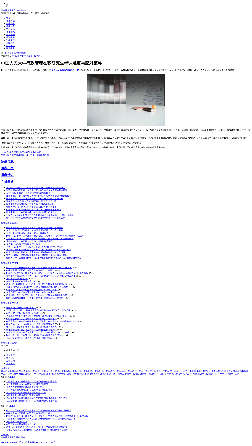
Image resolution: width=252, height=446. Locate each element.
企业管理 (41, 371)
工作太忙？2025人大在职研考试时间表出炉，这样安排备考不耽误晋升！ (40, 238)
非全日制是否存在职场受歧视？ (21, 308)
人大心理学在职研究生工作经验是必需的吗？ (22, 152)
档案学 (128, 374)
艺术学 (173, 371)
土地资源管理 (78, 374)
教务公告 (10, 34)
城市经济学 (177, 374)
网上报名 (10, 48)
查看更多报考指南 (9, 263)
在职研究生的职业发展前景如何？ (22, 281)
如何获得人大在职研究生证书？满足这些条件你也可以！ (32, 327)
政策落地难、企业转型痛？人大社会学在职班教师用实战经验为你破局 (38, 196)
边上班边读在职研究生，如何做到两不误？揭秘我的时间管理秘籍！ (38, 316)
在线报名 (10, 363)
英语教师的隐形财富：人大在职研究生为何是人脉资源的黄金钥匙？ (37, 190)
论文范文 (10, 45)
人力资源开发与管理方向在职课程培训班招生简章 (29, 390)
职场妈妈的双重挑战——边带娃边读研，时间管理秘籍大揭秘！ (36, 298)
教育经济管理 (162, 371)
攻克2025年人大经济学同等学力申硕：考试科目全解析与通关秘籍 (36, 255)
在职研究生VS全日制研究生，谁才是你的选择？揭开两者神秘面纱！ (38, 287)
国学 (34, 374)
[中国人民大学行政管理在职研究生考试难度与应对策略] (126, 125)
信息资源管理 (91, 374)
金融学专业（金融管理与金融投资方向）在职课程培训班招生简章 (36, 398)
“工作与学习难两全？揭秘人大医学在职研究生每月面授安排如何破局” (39, 310)
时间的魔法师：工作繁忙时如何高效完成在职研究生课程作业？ (36, 335)
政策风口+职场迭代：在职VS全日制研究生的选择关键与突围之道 (36, 284)
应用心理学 (13, 374)
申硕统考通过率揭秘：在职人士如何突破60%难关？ (30, 270)
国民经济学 (71, 371)
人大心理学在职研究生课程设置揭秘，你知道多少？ (30, 292)
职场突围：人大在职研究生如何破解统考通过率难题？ (31, 212)
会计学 (201, 374)
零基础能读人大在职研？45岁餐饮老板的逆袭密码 (29, 241)
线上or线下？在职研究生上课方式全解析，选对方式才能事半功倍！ (37, 295)
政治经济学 (137, 371)
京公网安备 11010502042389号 (41, 442)
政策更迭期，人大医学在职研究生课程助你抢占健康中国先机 (34, 198)
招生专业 (10, 23)
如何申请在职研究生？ (17, 279)
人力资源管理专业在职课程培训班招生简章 (26, 392)
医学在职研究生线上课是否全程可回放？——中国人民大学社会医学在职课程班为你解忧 (47, 273)
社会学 (15, 371)
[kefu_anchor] (13, 53)
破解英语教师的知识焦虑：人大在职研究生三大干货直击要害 (34, 227)
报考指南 (10, 37)
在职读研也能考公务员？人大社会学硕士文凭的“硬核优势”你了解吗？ (39, 332)
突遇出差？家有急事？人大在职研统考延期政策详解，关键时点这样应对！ (41, 276)
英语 (21, 371)
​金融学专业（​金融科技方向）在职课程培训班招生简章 (31, 401)
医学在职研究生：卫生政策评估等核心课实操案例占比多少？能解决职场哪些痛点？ (45, 236)
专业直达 (5, 368)
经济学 (33, 371)
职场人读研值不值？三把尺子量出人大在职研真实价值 (31, 207)
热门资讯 (10, 29)
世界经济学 (126, 371)
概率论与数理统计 (200, 371)
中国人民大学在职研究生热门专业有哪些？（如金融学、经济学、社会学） (41, 215)
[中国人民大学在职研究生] (13, 10)
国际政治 (151, 374)
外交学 (168, 374)
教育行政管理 (25, 374)
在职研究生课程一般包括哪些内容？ (23, 313)
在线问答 (10, 43)
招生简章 (10, 21)
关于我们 (5, 435)
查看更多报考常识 (9, 303)
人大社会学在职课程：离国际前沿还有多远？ (27, 233)
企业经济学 (82, 371)
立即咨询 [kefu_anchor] (10, 361)
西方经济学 (115, 371)
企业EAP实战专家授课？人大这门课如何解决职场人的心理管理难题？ (39, 267)
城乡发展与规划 (64, 374)
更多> (12, 377)
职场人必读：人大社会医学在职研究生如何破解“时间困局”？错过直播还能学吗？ (44, 258)
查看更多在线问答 (9, 343)
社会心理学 (6, 371)
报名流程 (10, 355)
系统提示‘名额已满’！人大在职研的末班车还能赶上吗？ (32, 201)
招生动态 (10, 32)
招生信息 (10, 26)
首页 (8, 18)
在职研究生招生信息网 (22, 56)
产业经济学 (60, 371)
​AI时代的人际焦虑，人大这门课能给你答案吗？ (28, 193)
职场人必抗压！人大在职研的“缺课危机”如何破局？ (30, 324)
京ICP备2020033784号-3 (12, 442)
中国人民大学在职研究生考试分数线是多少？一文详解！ (32, 290)
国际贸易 (120, 374)
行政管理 (102, 374)
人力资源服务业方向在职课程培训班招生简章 (27, 384)
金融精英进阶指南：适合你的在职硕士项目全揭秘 (29, 338)
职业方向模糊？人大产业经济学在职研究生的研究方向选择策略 (35, 218)
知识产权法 (51, 374)
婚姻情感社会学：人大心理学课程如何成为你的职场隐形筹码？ (35, 187)
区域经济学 (104, 371)
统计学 (236, 371)
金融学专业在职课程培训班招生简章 (23, 395)
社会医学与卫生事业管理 (221, 371)
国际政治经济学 (139, 374)
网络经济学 (93, 371)
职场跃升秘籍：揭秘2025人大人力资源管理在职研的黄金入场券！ (36, 252)
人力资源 (50, 371)
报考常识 (10, 40)
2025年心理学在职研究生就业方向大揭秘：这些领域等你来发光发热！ (38, 250)
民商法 (179, 371)
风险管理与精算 (190, 374)
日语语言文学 (149, 371)
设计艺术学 (219, 374)
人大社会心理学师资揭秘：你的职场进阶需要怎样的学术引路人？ (36, 230)
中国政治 (160, 374)
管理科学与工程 (232, 374)
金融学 (27, 371)
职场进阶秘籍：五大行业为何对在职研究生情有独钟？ (31, 330)
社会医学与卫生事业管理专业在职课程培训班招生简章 (31, 381)
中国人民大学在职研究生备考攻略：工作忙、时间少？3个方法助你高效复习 (41, 321)
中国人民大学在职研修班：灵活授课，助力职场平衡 (25, 155)
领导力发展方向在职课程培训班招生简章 (25, 387)
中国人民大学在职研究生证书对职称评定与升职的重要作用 (33, 210)
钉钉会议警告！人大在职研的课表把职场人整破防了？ (31, 319)
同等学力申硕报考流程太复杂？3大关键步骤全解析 (30, 204)
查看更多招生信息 (9, 223)
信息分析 (111, 374)
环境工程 (41, 374)
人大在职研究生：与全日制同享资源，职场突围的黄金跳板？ (34, 247)
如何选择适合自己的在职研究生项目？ (24, 244)
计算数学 (187, 371)
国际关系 (209, 374)
